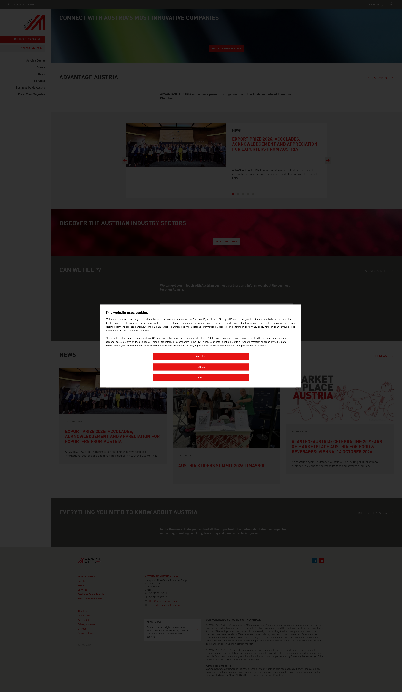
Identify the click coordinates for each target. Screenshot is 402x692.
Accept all (201, 356)
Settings (201, 367)
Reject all (201, 378)
